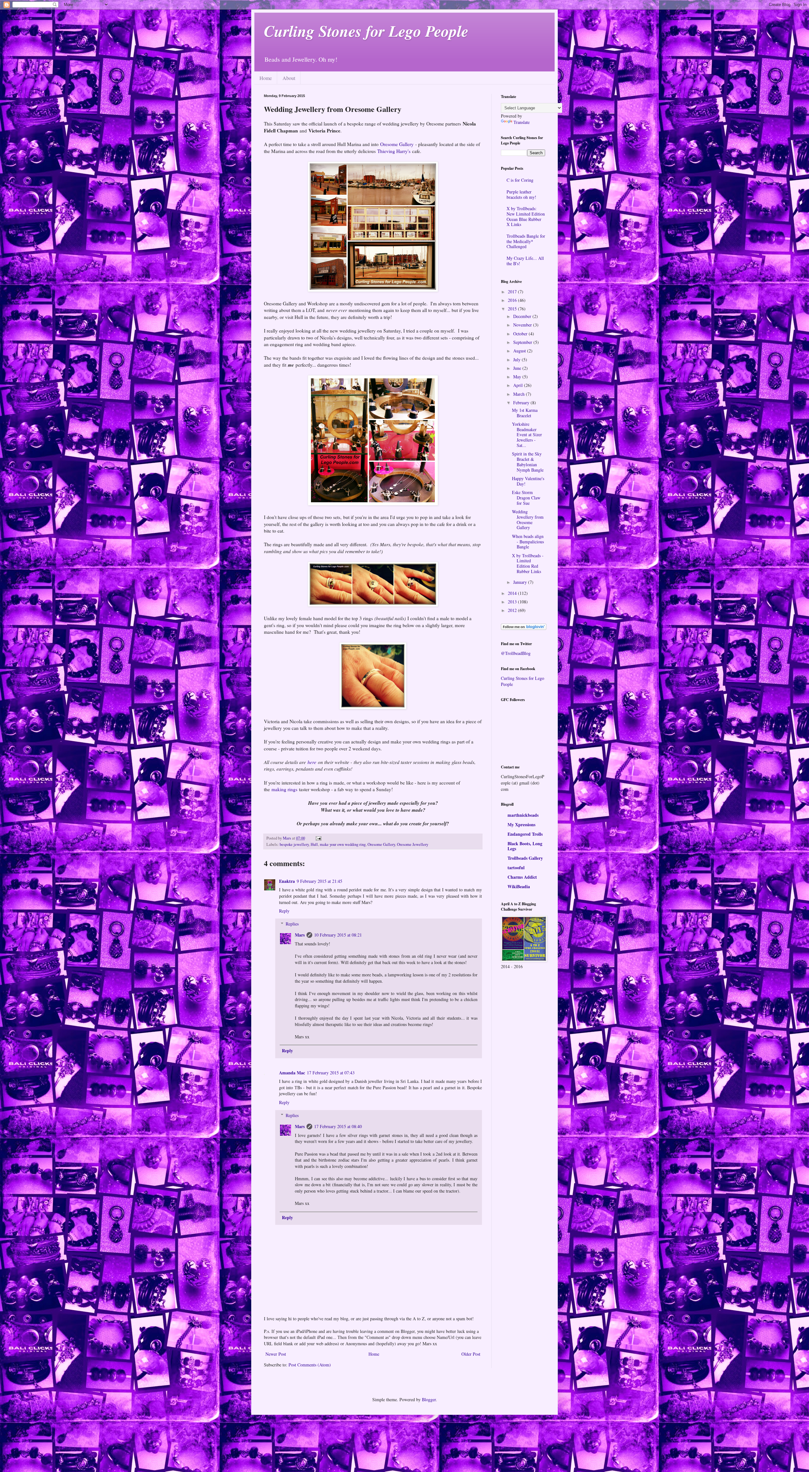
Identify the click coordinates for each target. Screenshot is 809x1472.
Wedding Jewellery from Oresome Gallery (528, 519)
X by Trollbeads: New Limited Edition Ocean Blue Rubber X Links (526, 216)
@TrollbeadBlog (516, 653)
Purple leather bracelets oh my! (521, 194)
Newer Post (275, 1354)
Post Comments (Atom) (310, 1365)
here (311, 762)
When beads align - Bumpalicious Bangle (528, 541)
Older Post (470, 1354)
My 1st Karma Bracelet (525, 412)
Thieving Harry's (394, 151)
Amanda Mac (292, 1072)
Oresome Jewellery (412, 844)
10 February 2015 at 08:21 (338, 935)
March (519, 394)
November (523, 325)
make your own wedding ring (343, 844)
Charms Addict (522, 877)
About (289, 78)
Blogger (429, 1399)
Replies (292, 924)
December (522, 316)
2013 (513, 602)
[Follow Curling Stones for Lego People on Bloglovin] (523, 628)
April (518, 385)
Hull (314, 844)
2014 (513, 593)
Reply (284, 911)
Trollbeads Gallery (525, 858)
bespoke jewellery (294, 844)
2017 (513, 292)
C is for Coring (520, 180)
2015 (513, 309)
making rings (284, 789)
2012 (513, 610)
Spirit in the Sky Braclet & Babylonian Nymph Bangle (528, 462)
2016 (513, 300)
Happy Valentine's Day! (528, 481)
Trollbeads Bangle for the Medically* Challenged (526, 241)
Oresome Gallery (397, 144)
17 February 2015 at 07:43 (331, 1073)
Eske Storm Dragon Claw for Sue (526, 497)
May (517, 377)
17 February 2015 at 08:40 (338, 1126)
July (517, 360)
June (517, 368)
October (521, 334)
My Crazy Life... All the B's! (525, 260)
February (522, 403)
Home (265, 78)
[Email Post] (318, 838)
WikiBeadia (519, 886)
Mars (300, 934)
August (520, 351)
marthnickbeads (523, 815)
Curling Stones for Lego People (366, 31)
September (523, 342)
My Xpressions (521, 824)
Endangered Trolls (525, 834)
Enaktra (287, 881)
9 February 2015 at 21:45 (319, 881)
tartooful (516, 867)
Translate (522, 122)
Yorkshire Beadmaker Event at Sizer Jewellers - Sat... (527, 434)
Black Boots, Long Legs (525, 846)
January (520, 582)
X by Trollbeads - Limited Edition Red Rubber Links (528, 563)
